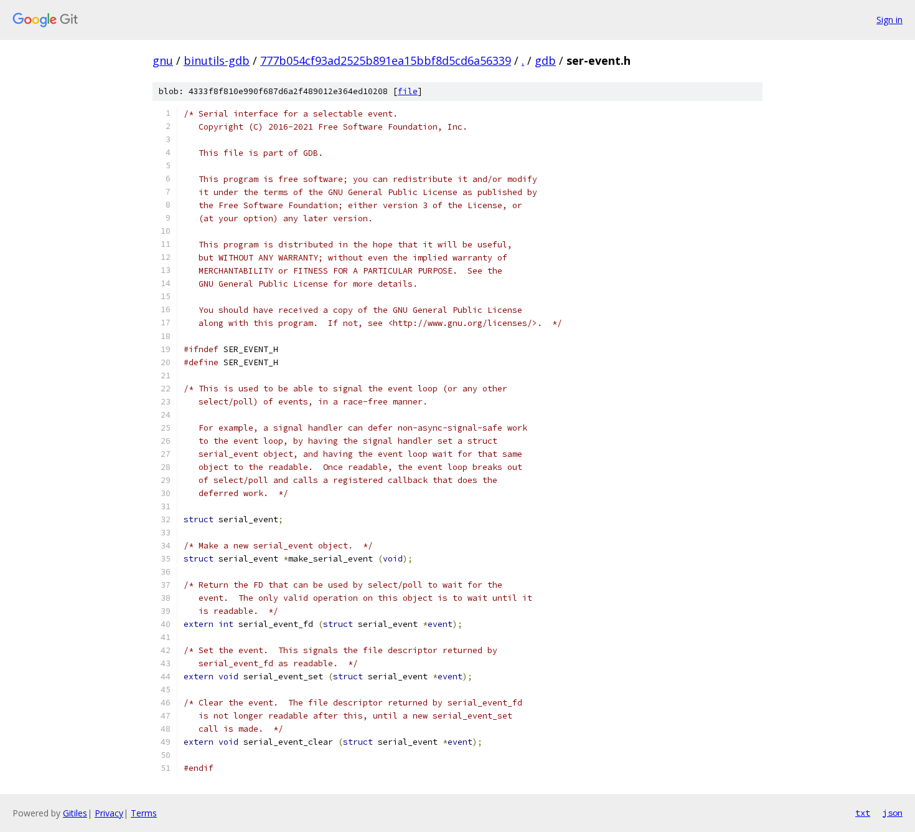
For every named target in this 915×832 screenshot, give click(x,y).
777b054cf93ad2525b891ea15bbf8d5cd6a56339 (385, 60)
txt (862, 812)
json (893, 812)
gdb (545, 60)
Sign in (889, 20)
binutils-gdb (217, 60)
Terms (144, 813)
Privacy (109, 813)
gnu (162, 60)
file (408, 91)
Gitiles (75, 813)
